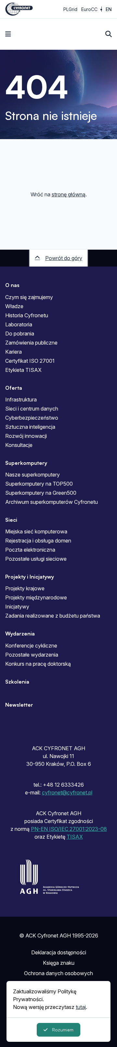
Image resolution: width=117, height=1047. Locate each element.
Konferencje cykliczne (31, 645)
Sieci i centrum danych (31, 408)
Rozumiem (62, 1029)
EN (109, 9)
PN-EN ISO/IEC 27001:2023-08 (69, 829)
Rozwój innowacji (26, 436)
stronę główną (68, 194)
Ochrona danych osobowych (58, 973)
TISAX (75, 836)
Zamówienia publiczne (31, 342)
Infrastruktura (21, 399)
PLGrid (70, 9)
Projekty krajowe (25, 588)
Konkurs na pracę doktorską (38, 664)
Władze (14, 306)
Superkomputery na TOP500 (39, 483)
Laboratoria (18, 324)
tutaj (81, 1007)
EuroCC (89, 9)
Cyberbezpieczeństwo (31, 417)
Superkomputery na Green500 (40, 493)
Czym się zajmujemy (29, 297)
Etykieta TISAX (23, 370)
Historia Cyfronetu (26, 315)
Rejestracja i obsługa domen (38, 540)
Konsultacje (18, 445)
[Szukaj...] (108, 34)
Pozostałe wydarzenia (31, 654)
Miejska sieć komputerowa (36, 531)
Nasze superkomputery (32, 474)
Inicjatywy (17, 606)
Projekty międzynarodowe (36, 597)
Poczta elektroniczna (30, 549)
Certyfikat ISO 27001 (30, 361)
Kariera (13, 351)
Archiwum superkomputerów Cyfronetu (51, 502)
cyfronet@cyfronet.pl (67, 792)
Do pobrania (19, 333)
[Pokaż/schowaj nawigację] (8, 34)
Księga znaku (58, 963)
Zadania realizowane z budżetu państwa (52, 615)
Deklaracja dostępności (58, 952)
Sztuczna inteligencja (30, 427)
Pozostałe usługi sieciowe (36, 559)
